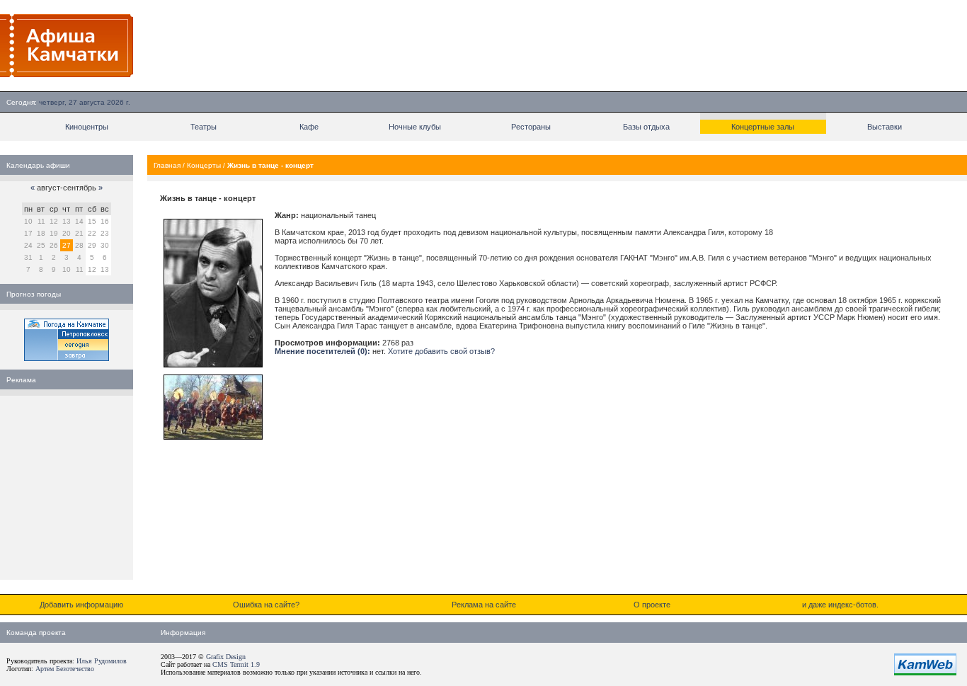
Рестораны (531, 126)
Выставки (884, 126)
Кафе (309, 126)
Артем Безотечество (64, 669)
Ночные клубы (415, 126)
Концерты (204, 165)
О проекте (652, 604)
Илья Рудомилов (101, 661)
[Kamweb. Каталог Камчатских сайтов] (925, 672)
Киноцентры (86, 126)
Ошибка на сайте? (266, 604)
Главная (167, 165)
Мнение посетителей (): (322, 351)
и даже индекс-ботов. (840, 604)
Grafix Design (226, 657)
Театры (203, 126)
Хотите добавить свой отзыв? (441, 351)
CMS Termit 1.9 (236, 664)
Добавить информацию (81, 604)
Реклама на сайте (484, 604)
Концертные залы (762, 126)
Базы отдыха (646, 126)
